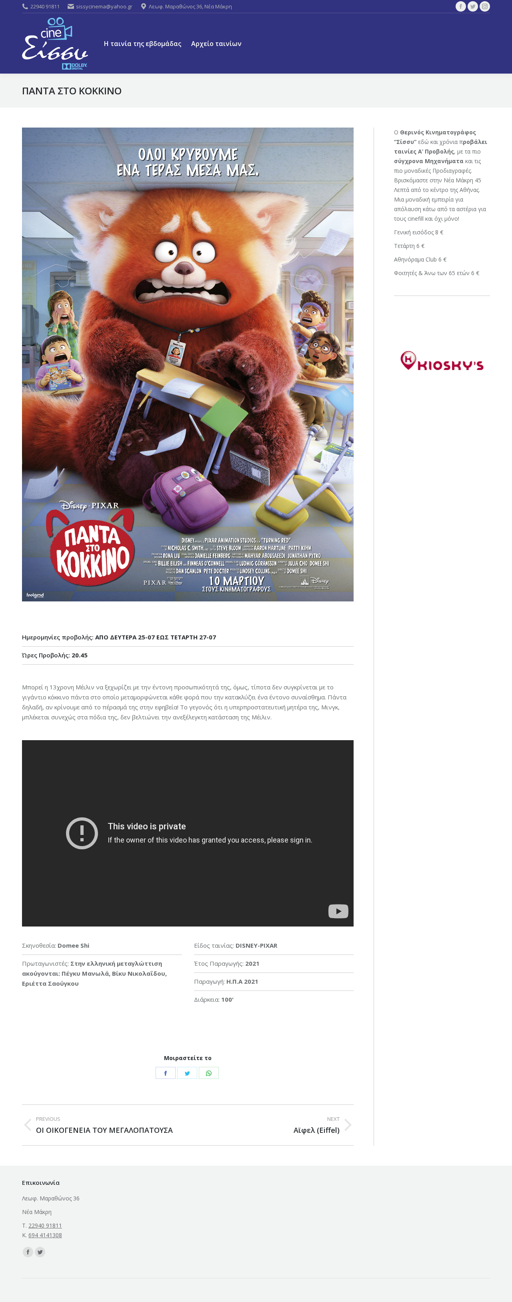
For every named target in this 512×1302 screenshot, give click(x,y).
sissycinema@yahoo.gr (104, 6)
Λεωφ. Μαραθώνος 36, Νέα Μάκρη (190, 6)
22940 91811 (45, 6)
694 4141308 (45, 1235)
